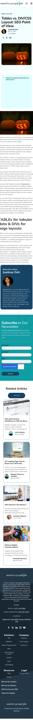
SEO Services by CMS (9, 689)
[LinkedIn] (10, 37)
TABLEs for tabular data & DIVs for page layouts (17, 78)
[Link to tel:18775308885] (26, 3)
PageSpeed (25, 184)
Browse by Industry (8, 685)
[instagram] (20, 628)
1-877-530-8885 (19, 608)
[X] (7, 37)
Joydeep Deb (11, 272)
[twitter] (13, 628)
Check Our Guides (8, 693)
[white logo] (16, 574)
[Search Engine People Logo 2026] (12, 2)
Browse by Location (9, 682)
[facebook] (9, 628)
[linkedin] (16, 628)
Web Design (6, 14)
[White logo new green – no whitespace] (16, 703)
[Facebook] (3, 37)
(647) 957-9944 (24, 612)
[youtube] (24, 628)
